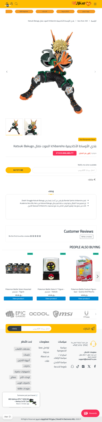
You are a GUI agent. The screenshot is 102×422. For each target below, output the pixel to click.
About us (45, 356)
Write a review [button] (86, 236)
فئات (47, 361)
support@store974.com (87, 359)
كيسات (27, 355)
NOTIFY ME (18, 170)
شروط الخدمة (60, 367)
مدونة (46, 352)
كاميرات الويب (23, 383)
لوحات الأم (25, 377)
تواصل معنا (44, 348)
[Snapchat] (72, 366)
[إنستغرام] (83, 366)
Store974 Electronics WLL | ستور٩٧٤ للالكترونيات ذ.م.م (55, 419)
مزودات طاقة (24, 388)
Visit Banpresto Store (87, 139)
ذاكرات (27, 366)
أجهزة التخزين (24, 360)
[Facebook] (94, 366)
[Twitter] (89, 367)
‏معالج (13, 377)
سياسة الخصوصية (62, 349)
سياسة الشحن (60, 362)
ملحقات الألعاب (22, 349)
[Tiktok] (77, 366)
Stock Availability (64, 153)
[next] (97, 276)
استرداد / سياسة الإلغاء (60, 356)
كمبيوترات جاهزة (22, 372)
